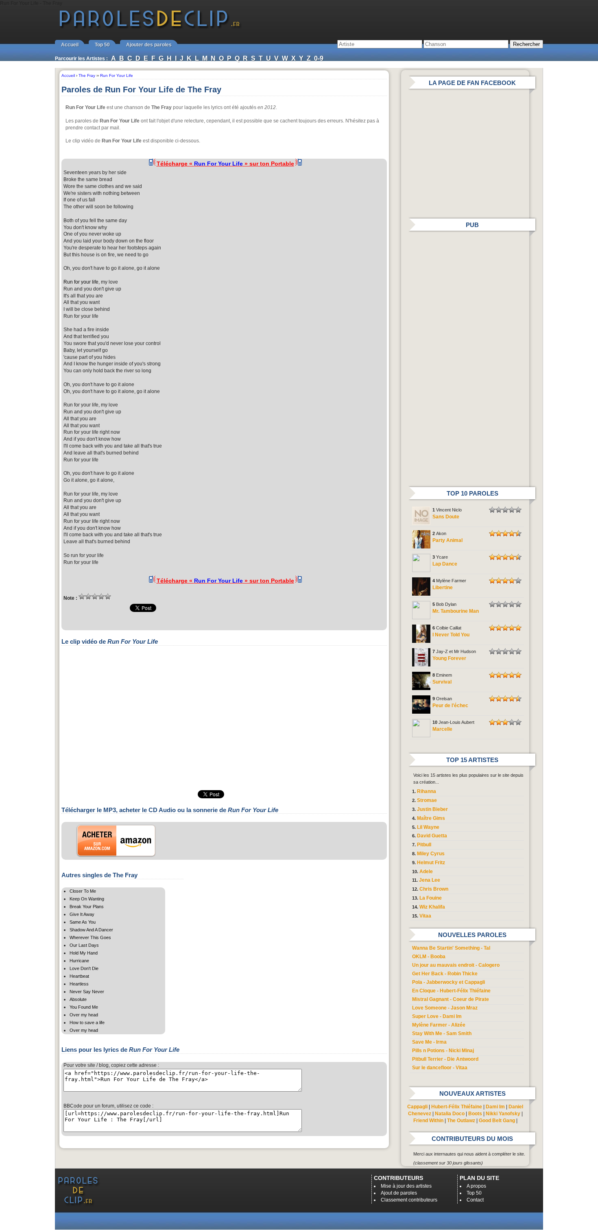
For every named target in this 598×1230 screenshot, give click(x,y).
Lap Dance (444, 564)
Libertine (442, 587)
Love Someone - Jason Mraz (445, 1008)
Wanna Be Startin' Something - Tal (451, 948)
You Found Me (84, 1007)
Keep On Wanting (87, 898)
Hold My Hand (84, 952)
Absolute (78, 999)
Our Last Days (84, 945)
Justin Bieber (432, 809)
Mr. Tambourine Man (455, 611)
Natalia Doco (450, 1113)
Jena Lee (429, 880)
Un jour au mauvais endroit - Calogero (456, 965)
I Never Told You (450, 635)
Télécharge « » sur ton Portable (225, 163)
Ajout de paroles (399, 1193)
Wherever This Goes (90, 937)
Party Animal (447, 540)
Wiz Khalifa (432, 907)
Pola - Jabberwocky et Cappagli (448, 982)
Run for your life (80, 282)
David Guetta (432, 836)
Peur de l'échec (450, 705)
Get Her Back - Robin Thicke (445, 974)
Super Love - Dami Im (437, 1016)
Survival (442, 682)
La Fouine (430, 898)
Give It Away (82, 914)
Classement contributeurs (409, 1200)
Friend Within (428, 1120)
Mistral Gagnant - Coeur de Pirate (450, 999)
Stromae (427, 800)
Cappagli (417, 1107)
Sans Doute (445, 517)
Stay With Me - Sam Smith (441, 1033)
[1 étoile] (82, 596)
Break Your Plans (87, 906)
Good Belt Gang (497, 1120)
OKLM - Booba (428, 956)
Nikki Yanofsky (503, 1113)
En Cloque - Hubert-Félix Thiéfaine (451, 991)
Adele (426, 871)
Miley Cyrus (431, 853)
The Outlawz (461, 1120)
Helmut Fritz (431, 862)
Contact (475, 1200)
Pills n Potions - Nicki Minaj (443, 1050)
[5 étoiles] (108, 596)
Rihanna (426, 791)
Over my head (84, 1014)
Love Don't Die (84, 968)
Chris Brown (433, 889)
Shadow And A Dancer (91, 929)
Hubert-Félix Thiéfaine (456, 1107)
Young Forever (449, 658)
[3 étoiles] (95, 596)
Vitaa (425, 916)
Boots (475, 1113)
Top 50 (102, 45)
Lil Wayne (428, 827)
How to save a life (87, 1022)
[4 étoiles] (101, 596)
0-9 (318, 58)
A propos (476, 1186)
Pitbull (424, 845)
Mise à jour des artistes (406, 1186)
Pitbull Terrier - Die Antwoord (445, 1059)
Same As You (83, 922)
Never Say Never (87, 991)
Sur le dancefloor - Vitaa (439, 1068)
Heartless (79, 983)
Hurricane (79, 960)
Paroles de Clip (149, 27)
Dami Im (495, 1107)
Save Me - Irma (429, 1042)
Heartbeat (79, 976)
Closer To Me (83, 891)
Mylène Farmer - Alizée (438, 1025)
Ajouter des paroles (149, 45)
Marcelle (442, 729)
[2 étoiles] (88, 596)
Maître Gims (431, 818)
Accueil (70, 45)
